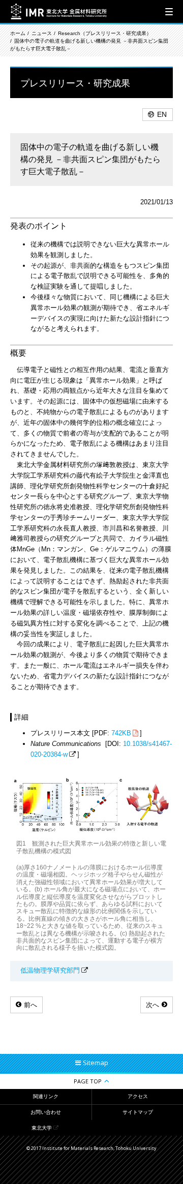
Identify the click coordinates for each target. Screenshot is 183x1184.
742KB (121, 733)
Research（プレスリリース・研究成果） (104, 33)
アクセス (138, 1096)
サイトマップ (138, 1112)
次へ (152, 1005)
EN (162, 114)
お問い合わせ (45, 1112)
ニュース (42, 33)
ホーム (17, 33)
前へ (30, 1005)
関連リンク (45, 1096)
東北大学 (42, 1128)
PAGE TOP (88, 1081)
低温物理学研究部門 (50, 970)
